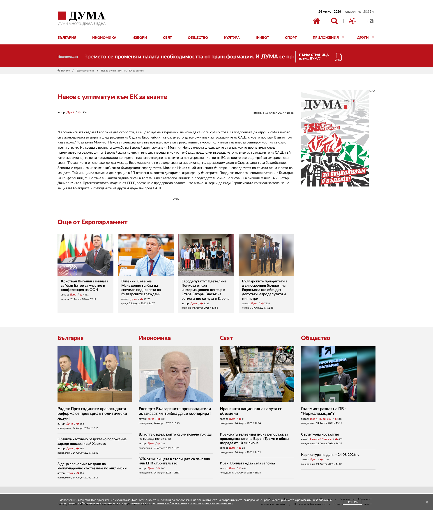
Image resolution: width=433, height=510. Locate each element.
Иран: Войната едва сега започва (247, 463)
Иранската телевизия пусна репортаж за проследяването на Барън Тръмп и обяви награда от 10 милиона (254, 439)
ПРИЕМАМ (352, 502)
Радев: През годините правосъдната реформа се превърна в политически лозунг (92, 414)
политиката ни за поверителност (211, 503)
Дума (70, 112)
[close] (427, 502)
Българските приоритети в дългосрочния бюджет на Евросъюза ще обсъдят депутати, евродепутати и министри (264, 289)
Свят (226, 338)
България (71, 338)
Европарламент (85, 70)
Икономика (155, 338)
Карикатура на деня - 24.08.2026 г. (330, 455)
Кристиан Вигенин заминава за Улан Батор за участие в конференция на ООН (84, 285)
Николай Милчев (321, 439)
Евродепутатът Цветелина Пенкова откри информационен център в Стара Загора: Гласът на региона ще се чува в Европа (205, 289)
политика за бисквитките (170, 503)
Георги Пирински (321, 419)
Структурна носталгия (320, 434)
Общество (315, 338)
